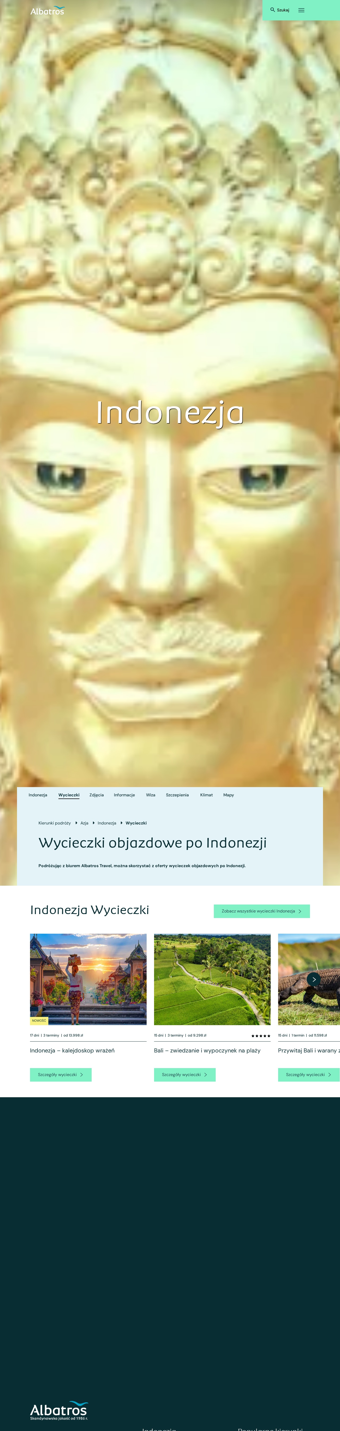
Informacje (124, 795)
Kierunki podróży (55, 823)
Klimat (206, 795)
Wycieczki (68, 795)
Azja (84, 823)
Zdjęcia (97, 795)
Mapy (228, 795)
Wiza (150, 795)
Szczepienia (177, 795)
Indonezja (38, 795)
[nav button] (314, 979)
